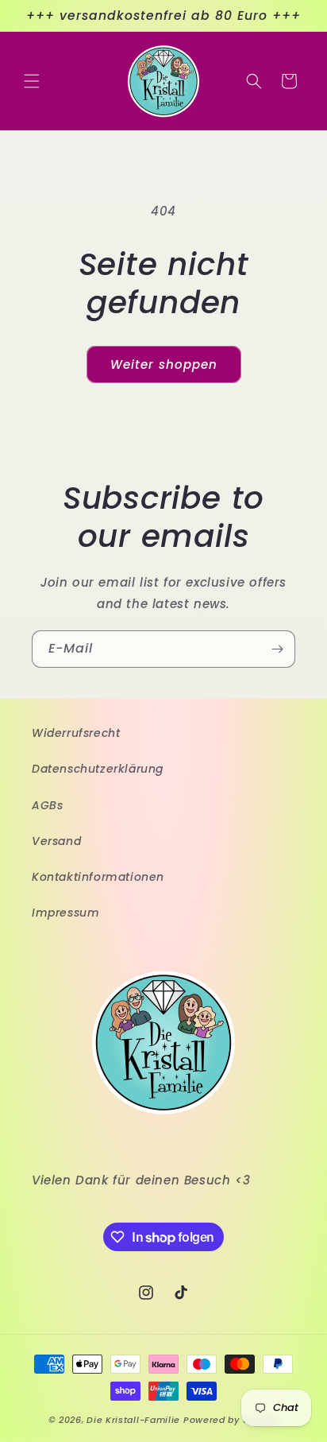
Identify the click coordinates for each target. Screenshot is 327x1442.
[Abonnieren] (277, 649)
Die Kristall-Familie (133, 1419)
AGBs (47, 805)
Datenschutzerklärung (98, 769)
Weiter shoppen (163, 364)
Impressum (65, 913)
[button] (31, 81)
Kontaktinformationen (98, 877)
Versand (56, 841)
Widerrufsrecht (76, 733)
